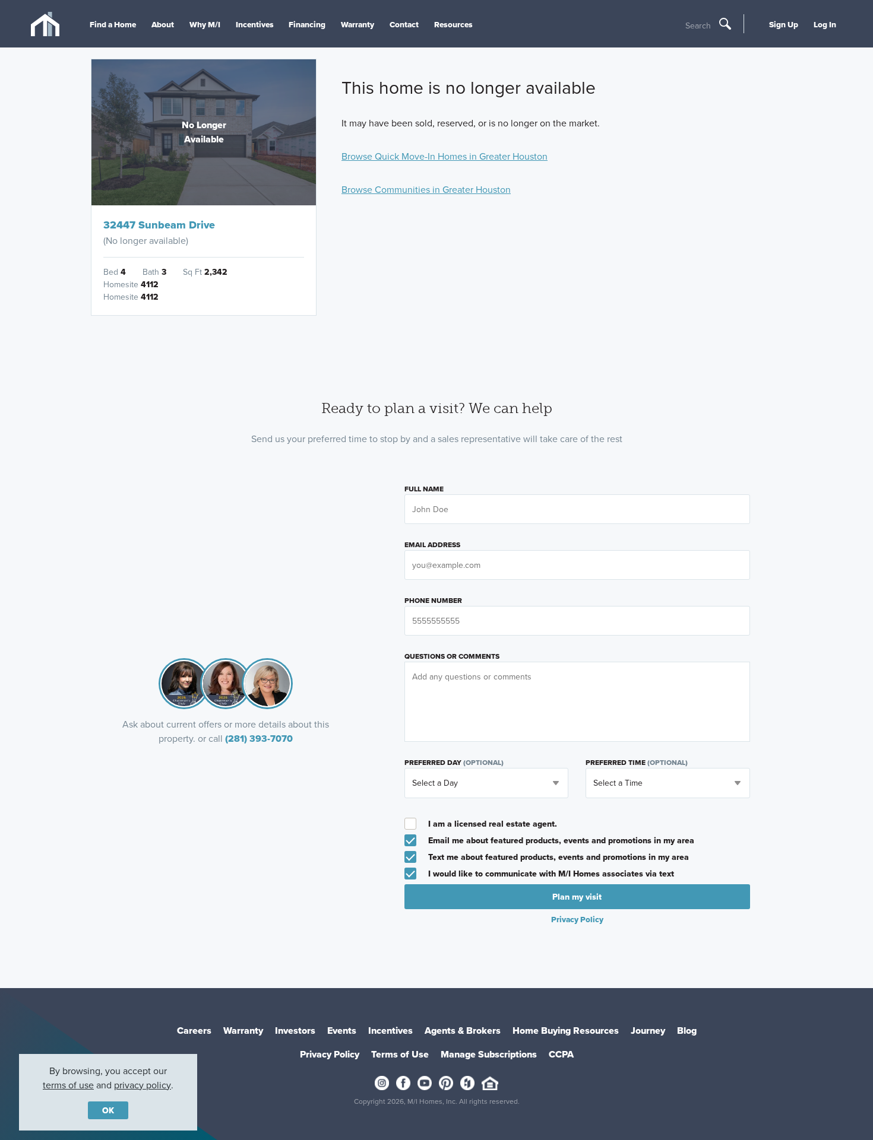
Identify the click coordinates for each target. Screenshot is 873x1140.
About (162, 24)
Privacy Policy (329, 1054)
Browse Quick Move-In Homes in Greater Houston (444, 156)
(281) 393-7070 (259, 738)
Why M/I (204, 24)
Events (341, 1030)
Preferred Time (637, 762)
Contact (404, 24)
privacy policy (142, 1084)
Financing (307, 24)
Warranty (357, 24)
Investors (295, 1030)
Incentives (255, 24)
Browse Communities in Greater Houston (426, 189)
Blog (687, 1030)
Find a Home (113, 24)
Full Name (424, 489)
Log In (825, 24)
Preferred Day (454, 762)
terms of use (68, 1084)
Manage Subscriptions (489, 1054)
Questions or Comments (451, 656)
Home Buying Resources (566, 1030)
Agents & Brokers (463, 1030)
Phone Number (433, 600)
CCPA (561, 1054)
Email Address (432, 544)
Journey (648, 1030)
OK (108, 1110)
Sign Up (783, 24)
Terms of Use (400, 1054)
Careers (194, 1030)
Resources (453, 24)
